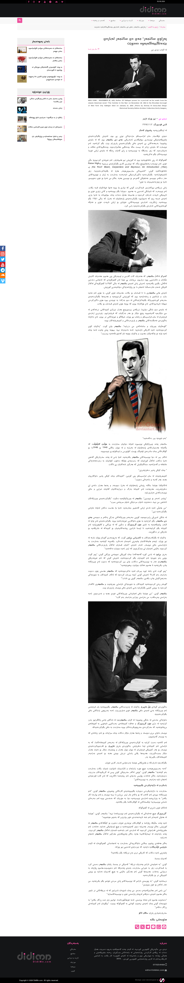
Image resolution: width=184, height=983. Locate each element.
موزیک (141, 20)
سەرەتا (162, 27)
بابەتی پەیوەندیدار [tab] (41, 41)
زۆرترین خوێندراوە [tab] (41, 92)
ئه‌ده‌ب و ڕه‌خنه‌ (99, 20)
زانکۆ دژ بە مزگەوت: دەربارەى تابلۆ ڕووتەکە (45, 117)
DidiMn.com (38, 980)
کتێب (150, 27)
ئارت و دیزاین (127, 20)
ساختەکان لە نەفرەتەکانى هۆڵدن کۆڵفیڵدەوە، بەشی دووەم (45, 50)
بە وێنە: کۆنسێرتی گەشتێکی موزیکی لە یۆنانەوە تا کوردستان (47, 69)
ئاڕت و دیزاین (73, 958)
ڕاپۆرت (155, 27)
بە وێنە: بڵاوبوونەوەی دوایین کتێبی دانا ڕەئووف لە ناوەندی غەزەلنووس (45, 78)
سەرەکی (162, 20)
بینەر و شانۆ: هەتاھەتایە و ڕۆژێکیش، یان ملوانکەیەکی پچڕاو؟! (47, 138)
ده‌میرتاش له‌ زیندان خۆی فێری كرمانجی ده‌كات (45, 127)
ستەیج (112, 20)
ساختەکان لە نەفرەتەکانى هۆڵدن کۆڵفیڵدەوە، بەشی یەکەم (45, 59)
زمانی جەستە (57, 108)
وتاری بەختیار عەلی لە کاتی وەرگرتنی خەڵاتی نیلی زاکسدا (46, 100)
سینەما (152, 20)
